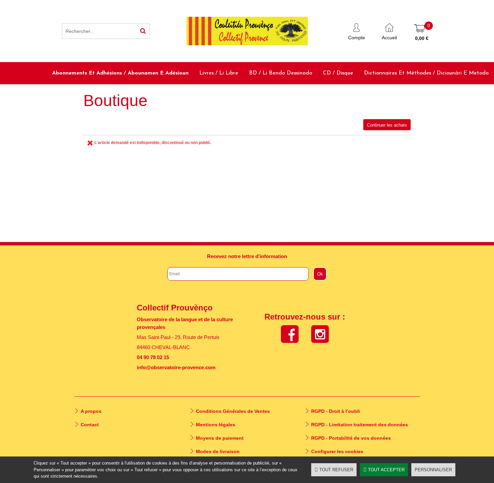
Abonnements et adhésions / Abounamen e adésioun (120, 73)
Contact (90, 424)
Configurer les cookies (337, 451)
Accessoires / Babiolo (463, 95)
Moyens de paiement (220, 438)
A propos (91, 411)
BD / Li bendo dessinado (280, 73)
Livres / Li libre (218, 73)
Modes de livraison (218, 451)
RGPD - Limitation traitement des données (359, 424)
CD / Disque (338, 73)
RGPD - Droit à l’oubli (335, 411)
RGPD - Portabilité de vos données (351, 438)
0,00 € (421, 38)
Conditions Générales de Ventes (233, 411)
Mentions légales (215, 424)
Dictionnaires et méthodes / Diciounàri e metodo (426, 73)
